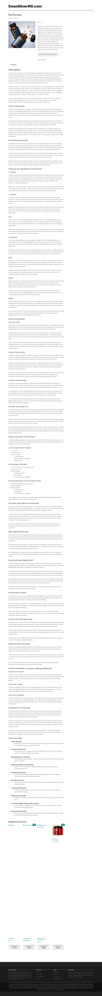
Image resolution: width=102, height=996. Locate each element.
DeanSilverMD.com (25, 6)
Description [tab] (14, 64)
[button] (32, 23)
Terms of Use (55, 974)
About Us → (22, 978)
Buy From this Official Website (15, 947)
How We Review (39, 974)
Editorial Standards (40, 976)
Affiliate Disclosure (56, 978)
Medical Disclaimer (57, 976)
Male (44, 59)
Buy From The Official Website (48, 54)
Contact (37, 978)
